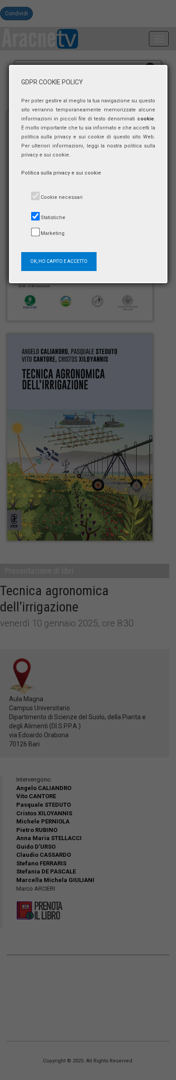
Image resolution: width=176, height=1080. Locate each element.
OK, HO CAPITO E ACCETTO (59, 261)
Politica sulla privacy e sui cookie (61, 173)
